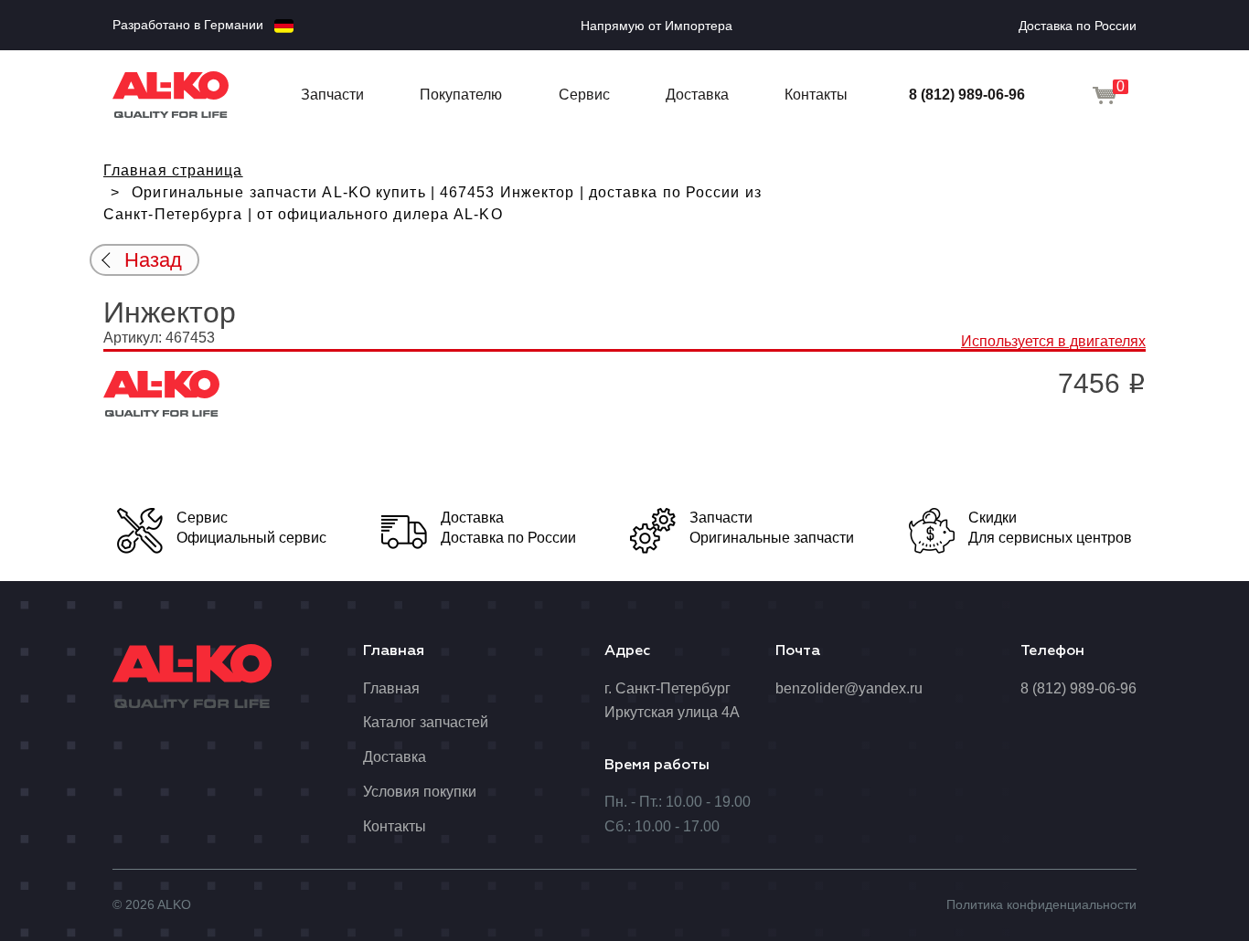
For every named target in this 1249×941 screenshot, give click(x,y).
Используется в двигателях (1053, 341)
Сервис (584, 94)
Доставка (697, 94)
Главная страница (173, 170)
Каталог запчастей (425, 722)
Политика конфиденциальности (1041, 904)
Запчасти (332, 94)
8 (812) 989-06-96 (967, 94)
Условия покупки (419, 791)
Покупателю (461, 94)
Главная (391, 688)
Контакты (816, 94)
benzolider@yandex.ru (849, 688)
